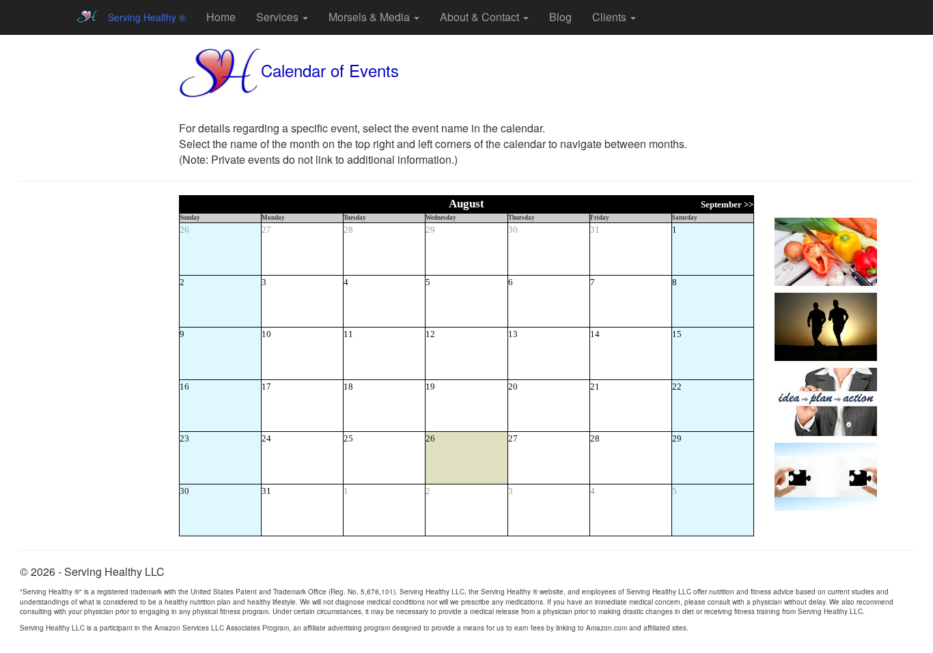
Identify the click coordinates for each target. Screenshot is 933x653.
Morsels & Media (371, 17)
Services (278, 17)
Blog (560, 17)
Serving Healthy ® (147, 17)
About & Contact (481, 17)
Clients (610, 17)
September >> (727, 204)
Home (221, 17)
